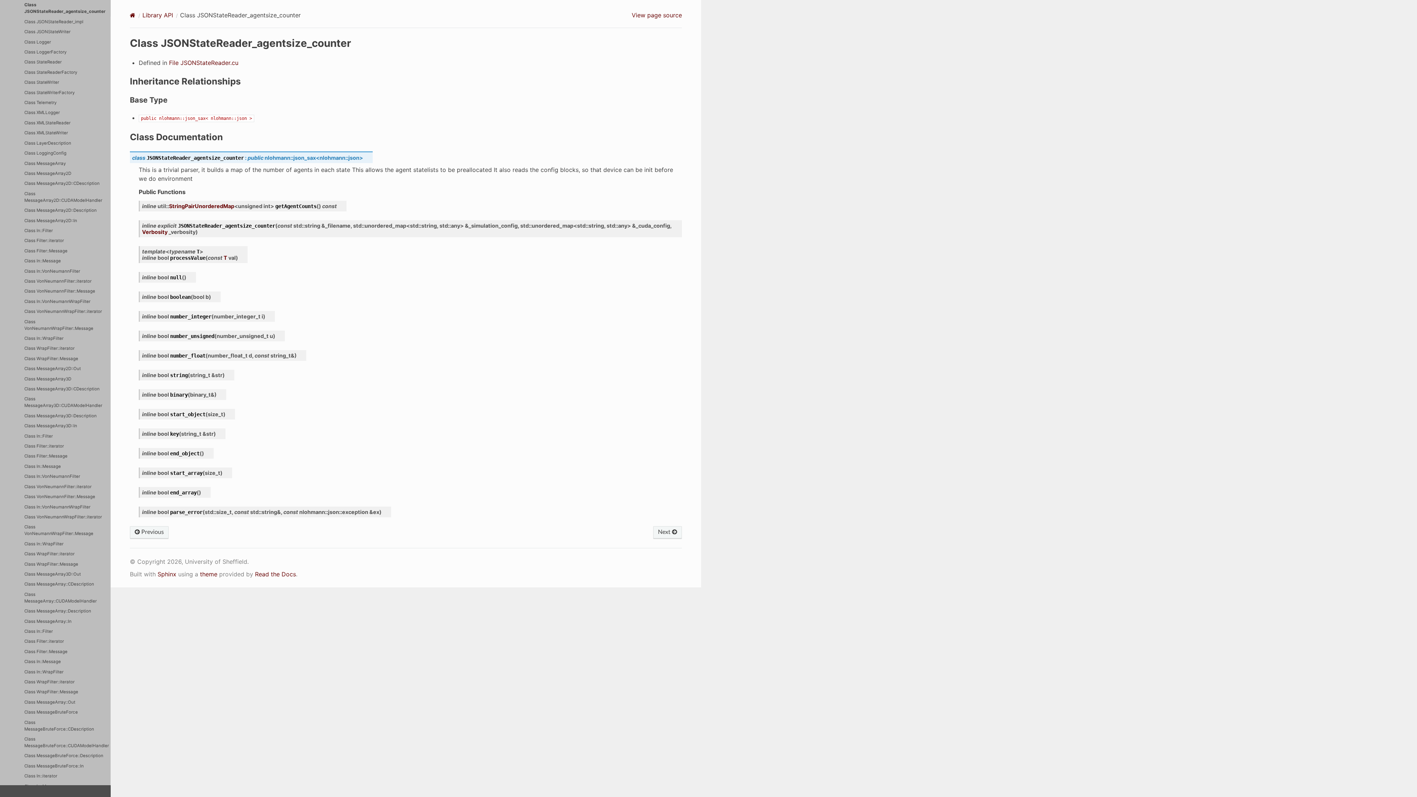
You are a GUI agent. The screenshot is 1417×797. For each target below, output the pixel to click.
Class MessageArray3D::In (50, 425)
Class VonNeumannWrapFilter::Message (58, 325)
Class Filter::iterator (44, 240)
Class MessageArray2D (47, 173)
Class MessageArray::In (48, 621)
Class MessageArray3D (47, 379)
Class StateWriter (41, 82)
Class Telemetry (40, 102)
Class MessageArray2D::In (50, 220)
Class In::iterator (40, 776)
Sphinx (167, 574)
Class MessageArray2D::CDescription (62, 183)
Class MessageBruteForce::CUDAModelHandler (66, 742)
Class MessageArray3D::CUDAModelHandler (63, 402)
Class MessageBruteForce (51, 712)
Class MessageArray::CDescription (59, 584)
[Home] (132, 15)
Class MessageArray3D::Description (60, 415)
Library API (157, 15)
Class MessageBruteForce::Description (63, 755)
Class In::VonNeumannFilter (52, 271)
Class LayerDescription (47, 143)
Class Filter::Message (46, 250)
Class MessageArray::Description (57, 611)
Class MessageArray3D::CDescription (62, 388)
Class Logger (37, 42)
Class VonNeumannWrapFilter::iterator (63, 311)
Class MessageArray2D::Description (60, 210)
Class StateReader (43, 62)
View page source (657, 15)
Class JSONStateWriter (47, 31)
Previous (152, 532)
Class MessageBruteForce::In (54, 766)
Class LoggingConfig (45, 153)
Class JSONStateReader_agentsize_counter (65, 8)
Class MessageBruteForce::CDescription (59, 726)
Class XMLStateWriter (46, 132)
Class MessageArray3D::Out (52, 574)
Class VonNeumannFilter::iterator (58, 281)
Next (665, 532)
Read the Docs (275, 574)
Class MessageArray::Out (49, 702)
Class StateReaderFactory (50, 72)
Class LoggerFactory (45, 52)
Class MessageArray (45, 163)
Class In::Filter (38, 230)
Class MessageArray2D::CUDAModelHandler (63, 197)
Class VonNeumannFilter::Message (59, 291)
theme (208, 574)
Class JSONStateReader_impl (53, 21)
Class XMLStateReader (47, 122)
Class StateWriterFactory (49, 92)
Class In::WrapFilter (43, 338)
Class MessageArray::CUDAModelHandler (60, 598)
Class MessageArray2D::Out (52, 368)
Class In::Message (42, 260)
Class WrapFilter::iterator (49, 348)
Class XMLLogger (42, 112)
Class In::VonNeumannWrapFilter (57, 301)
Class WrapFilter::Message (51, 358)
